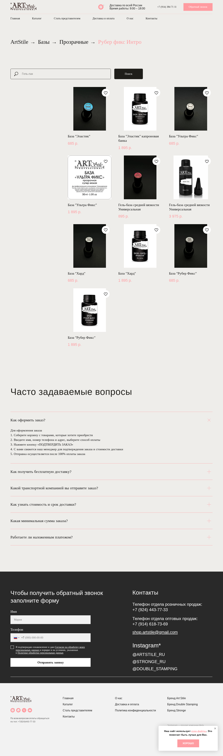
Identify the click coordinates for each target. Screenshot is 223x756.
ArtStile (19, 42)
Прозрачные (73, 42)
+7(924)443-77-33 (26, 721)
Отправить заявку (50, 662)
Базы (44, 42)
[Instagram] (12, 710)
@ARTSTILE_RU (148, 654)
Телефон (16, 629)
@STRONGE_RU (149, 661)
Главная (15, 18)
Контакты (151, 18)
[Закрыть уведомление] (215, 728)
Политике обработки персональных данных (40, 653)
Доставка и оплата (103, 18)
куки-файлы (198, 731)
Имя (13, 611)
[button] (198, 7)
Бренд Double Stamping (182, 704)
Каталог (37, 18)
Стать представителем (67, 18)
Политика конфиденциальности (135, 710)
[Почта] (30, 710)
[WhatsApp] (18, 710)
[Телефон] (24, 710)
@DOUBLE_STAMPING (155, 668)
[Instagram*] (100, 7)
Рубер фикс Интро (119, 42)
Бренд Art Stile (176, 698)
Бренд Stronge (176, 710)
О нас (130, 18)
